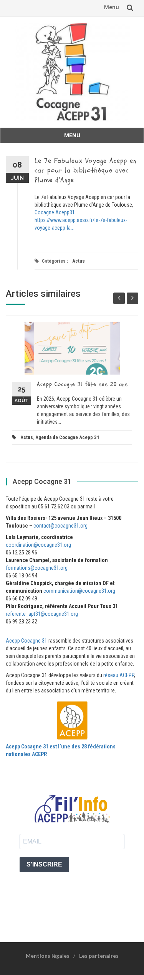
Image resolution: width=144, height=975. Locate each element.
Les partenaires (99, 955)
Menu (111, 7)
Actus (78, 261)
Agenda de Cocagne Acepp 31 (67, 437)
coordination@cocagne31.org (38, 545)
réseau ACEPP (118, 675)
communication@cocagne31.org (79, 591)
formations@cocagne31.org (37, 568)
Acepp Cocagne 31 (26, 641)
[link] (55, 212)
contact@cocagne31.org (60, 526)
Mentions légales (48, 955)
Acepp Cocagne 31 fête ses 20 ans (82, 384)
